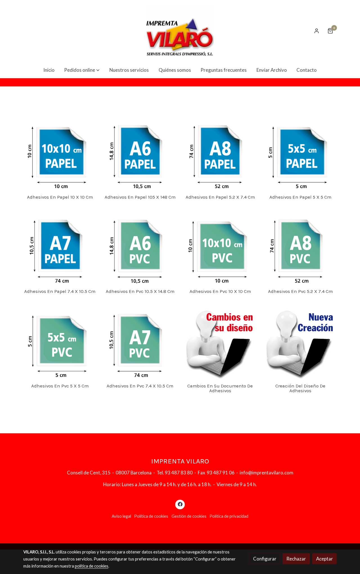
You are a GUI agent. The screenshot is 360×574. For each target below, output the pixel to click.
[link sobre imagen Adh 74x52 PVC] (300, 248)
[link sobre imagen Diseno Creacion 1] (300, 342)
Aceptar (324, 559)
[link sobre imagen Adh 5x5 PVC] (59, 342)
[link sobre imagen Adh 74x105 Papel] (59, 248)
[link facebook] (180, 503)
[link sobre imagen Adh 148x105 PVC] (140, 248)
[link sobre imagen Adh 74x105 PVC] (140, 342)
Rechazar (296, 559)
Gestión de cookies (189, 516)
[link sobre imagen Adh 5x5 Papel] (300, 153)
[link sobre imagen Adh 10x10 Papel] (59, 153)
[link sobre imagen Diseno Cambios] (220, 342)
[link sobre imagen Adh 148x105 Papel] (140, 153)
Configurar (264, 559)
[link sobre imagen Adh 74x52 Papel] (220, 153)
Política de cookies (151, 516)
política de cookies (91, 566)
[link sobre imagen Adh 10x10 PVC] (220, 248)
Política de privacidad (229, 516)
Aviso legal (121, 516)
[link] (180, 31)
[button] (81, 70)
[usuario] (317, 30)
